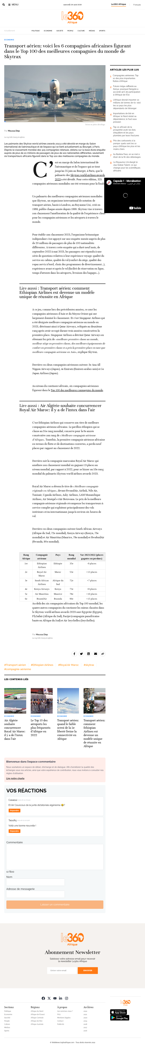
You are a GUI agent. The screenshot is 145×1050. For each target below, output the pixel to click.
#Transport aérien (15, 664)
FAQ (58, 1014)
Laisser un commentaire (55, 904)
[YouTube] (55, 998)
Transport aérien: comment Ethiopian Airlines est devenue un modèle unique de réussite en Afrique (56, 292)
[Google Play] (119, 1017)
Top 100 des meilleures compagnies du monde (77, 390)
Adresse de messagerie (20, 888)
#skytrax (89, 664)
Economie (48, 31)
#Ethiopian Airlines (42, 664)
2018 (85, 1024)
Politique (36, 31)
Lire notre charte (15, 778)
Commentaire (14, 842)
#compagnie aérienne (17, 669)
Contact (60, 1021)
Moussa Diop (14, 131)
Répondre (14, 810)
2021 (85, 1014)
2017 (85, 1027)
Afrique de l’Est (36, 1021)
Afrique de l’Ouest (38, 1014)
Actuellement (9, 31)
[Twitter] (49, 998)
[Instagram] (66, 998)
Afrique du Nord (37, 1011)
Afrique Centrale (37, 1018)
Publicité (60, 1024)
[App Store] (118, 1011)
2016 (85, 1031)
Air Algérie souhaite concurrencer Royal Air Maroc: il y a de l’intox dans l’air (60, 407)
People (70, 31)
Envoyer (87, 970)
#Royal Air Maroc (68, 664)
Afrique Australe (37, 1024)
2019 (85, 1021)
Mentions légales (64, 1018)
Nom (9, 876)
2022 (85, 1011)
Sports (102, 31)
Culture (81, 31)
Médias (92, 31)
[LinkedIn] (60, 998)
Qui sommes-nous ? (65, 1011)
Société (59, 31)
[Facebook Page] (43, 998)
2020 (85, 1018)
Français (137, 5)
